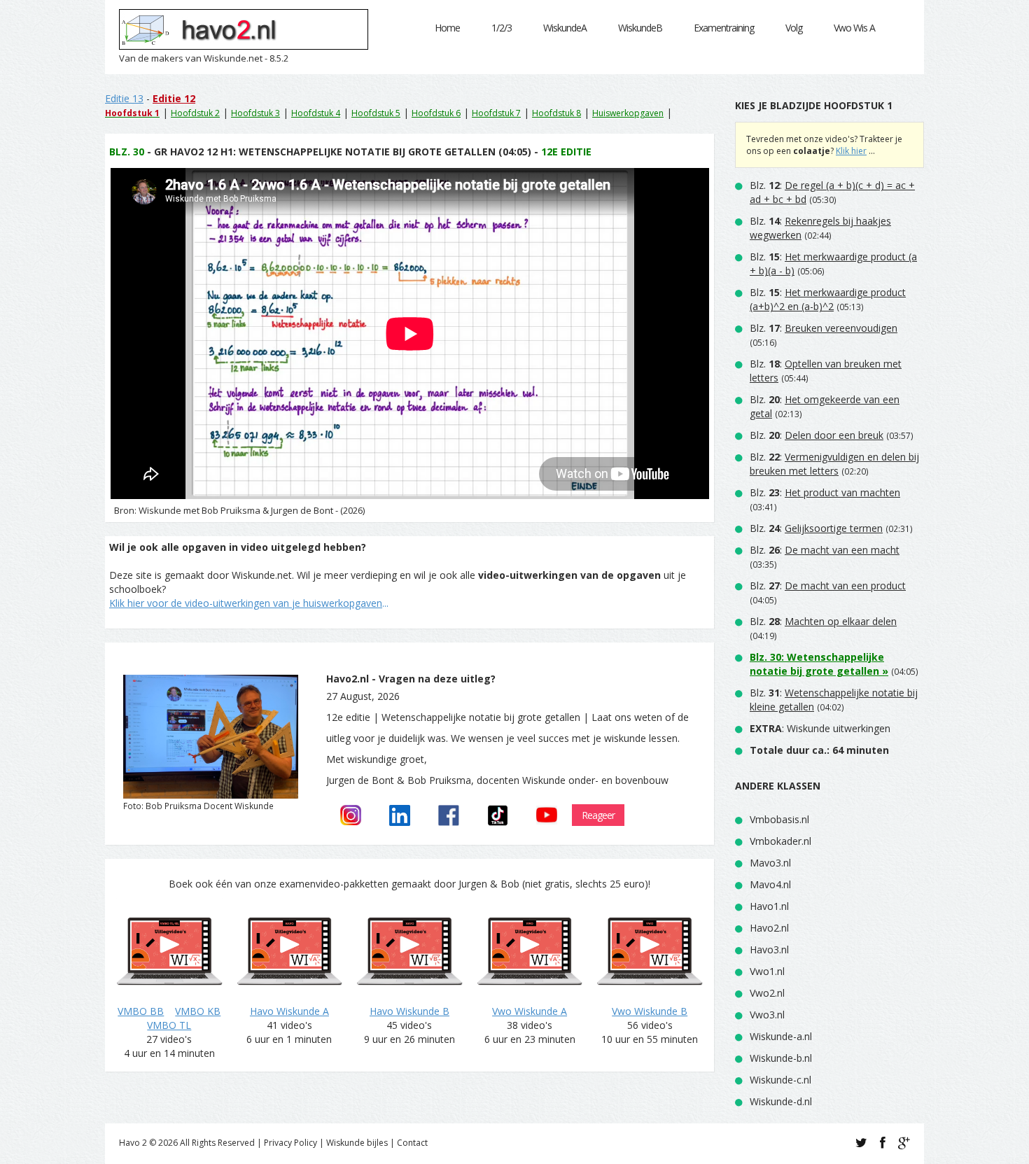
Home (447, 27)
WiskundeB (640, 27)
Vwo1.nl (767, 971)
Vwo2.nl (767, 993)
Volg (793, 27)
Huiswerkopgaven (628, 113)
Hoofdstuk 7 (496, 113)
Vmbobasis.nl (779, 819)
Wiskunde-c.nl (780, 1079)
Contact (412, 1143)
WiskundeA (565, 27)
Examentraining (724, 27)
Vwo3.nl (767, 1014)
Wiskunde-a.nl (781, 1036)
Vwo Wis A (854, 27)
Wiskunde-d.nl (781, 1101)
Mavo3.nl (770, 862)
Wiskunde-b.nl (781, 1058)
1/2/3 (501, 27)
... (248, 603)
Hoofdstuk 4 (315, 113)
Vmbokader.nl (780, 841)
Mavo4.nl (770, 884)
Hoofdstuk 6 (436, 113)
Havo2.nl (769, 927)
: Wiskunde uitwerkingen (820, 728)
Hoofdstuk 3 (255, 113)
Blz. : (828, 299)
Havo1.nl (769, 906)
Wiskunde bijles (357, 1143)
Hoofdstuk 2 (195, 113)
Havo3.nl (769, 949)
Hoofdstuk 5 (375, 113)
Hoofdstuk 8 (556, 113)
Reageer (598, 815)
